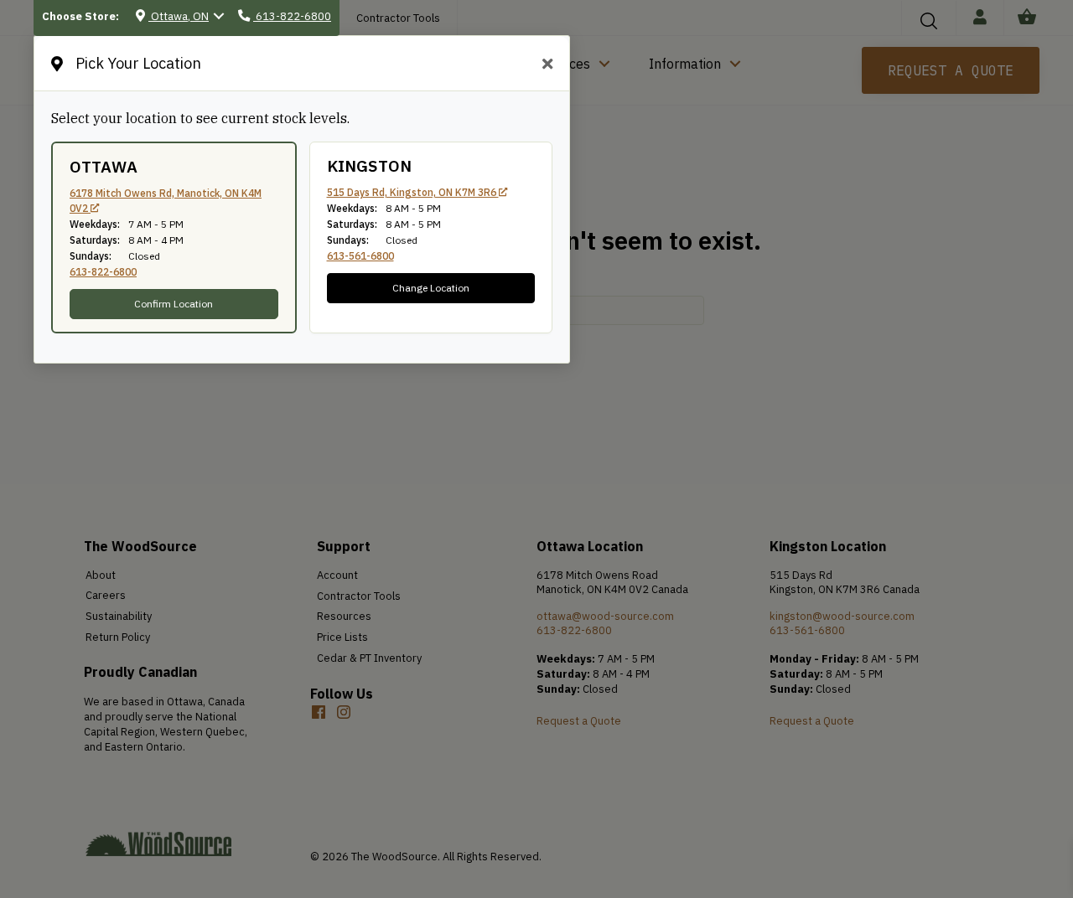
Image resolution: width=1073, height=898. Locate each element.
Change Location (430, 287)
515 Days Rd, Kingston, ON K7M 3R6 (413, 192)
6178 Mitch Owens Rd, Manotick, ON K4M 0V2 (166, 200)
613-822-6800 (103, 272)
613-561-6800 (360, 256)
